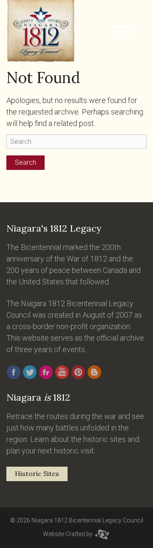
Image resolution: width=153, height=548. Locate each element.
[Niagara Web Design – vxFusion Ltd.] (102, 534)
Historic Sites (37, 473)
